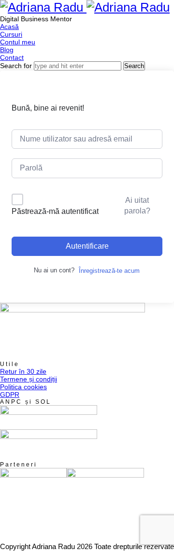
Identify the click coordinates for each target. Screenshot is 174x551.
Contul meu (17, 42)
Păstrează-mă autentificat (55, 211)
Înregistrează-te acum (109, 270)
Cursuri (11, 34)
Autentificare (87, 246)
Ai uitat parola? (137, 205)
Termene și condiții (28, 379)
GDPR (9, 394)
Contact (12, 57)
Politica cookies (23, 387)
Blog (7, 50)
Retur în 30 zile (23, 371)
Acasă (9, 26)
